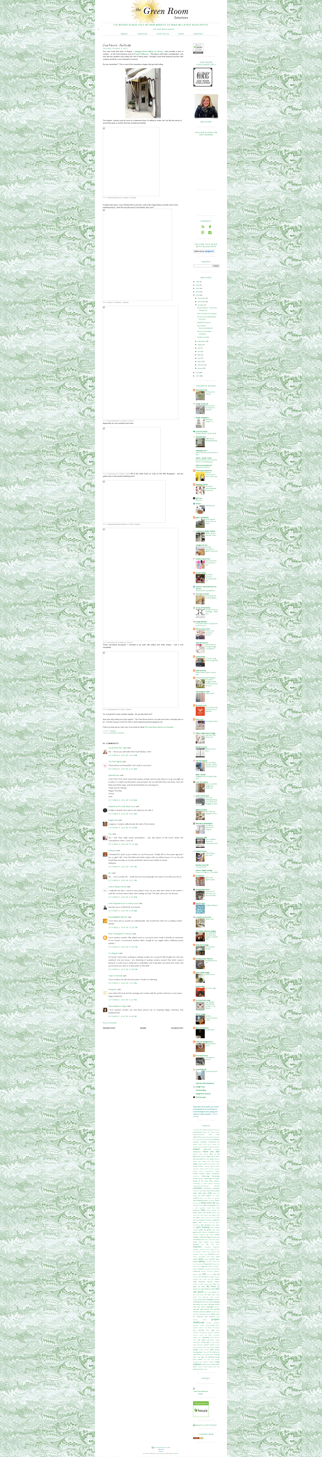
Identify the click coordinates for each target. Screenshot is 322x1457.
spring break (205, 1342)
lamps (201, 1259)
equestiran (202, 1208)
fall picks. (199, 500)
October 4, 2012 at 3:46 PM (122, 867)
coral (203, 1195)
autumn (214, 1144)
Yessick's (201, 1369)
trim (205, 1359)
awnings (200, 1147)
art (218, 1142)
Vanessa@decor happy (117, 1006)
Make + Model (201, 775)
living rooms (208, 1264)
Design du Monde (202, 404)
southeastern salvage (212, 1340)
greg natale (215, 1230)
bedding (217, 1149)
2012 (197, 295)
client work (210, 1191)
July (199, 348)
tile (206, 1357)
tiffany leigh (196, 1357)
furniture (202, 1220)
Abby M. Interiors (202, 643)
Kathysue (112, 851)
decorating (197, 1200)
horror (212, 1242)
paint (202, 1309)
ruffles (207, 1330)
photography (202, 1314)
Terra (122, 709)
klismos (217, 1254)
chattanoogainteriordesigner (201, 1186)
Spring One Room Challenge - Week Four (211, 612)
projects (209, 1323)
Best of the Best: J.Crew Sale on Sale (211, 563)
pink (206, 1316)
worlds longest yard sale (211, 1367)
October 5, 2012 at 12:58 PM (122, 947)
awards (195, 1147)
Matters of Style (201, 810)
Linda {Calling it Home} (117, 887)
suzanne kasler (204, 1350)
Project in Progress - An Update (207, 872)
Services (143, 34)
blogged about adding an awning (149, 51)
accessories (197, 1132)
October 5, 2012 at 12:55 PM (122, 928)
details (217, 1200)
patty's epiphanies (202, 517)
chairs (208, 1173)
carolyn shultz (198, 1171)
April (200, 358)
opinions (217, 1307)
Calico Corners (209, 1169)
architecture (212, 1142)
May (199, 355)
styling (195, 1350)
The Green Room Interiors (163, 29)
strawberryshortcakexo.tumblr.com (117, 524)
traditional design (213, 1357)
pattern (208, 1312)
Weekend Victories (204, 322)
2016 (198, 282)
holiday (217, 1234)
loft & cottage (200, 1014)
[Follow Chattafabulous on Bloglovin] (204, 252)
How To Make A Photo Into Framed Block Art (211, 841)
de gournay (215, 1198)
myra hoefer (207, 1292)
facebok (214, 1210)
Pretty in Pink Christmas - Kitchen (209, 633)
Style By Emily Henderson (205, 1083)
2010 (198, 376)
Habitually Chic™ (201, 451)
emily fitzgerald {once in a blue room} (123, 903)
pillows (213, 1314)
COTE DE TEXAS (201, 431)
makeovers (201, 1269)
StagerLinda (113, 820)
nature (214, 1292)
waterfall (208, 1364)
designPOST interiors (203, 1094)
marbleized (209, 1269)
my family (201, 1286)
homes (206, 1242)
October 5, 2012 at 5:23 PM (122, 983)
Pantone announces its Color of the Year (211, 474)
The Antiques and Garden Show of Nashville (211, 709)
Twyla (131, 524)
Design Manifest (201, 622)
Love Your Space (202, 782)
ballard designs (207, 1147)
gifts (202, 1225)
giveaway (208, 1225)
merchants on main (207, 1277)
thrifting (216, 1354)
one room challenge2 (205, 1307)
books (212, 1159)
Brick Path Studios (213, 1161)
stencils (206, 1345)
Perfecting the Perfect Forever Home (210, 521)
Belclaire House (201, 747)
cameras (217, 1169)
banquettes (216, 1147)
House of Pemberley (203, 608)
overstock (196, 1309)
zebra (205, 1369)
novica (211, 1297)
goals (213, 1225)
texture (217, 1350)
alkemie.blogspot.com (113, 420)
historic (212, 1234)
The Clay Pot (205, 1352)
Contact (198, 34)
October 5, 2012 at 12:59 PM (122, 970)
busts (201, 1166)
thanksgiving (197, 1352)
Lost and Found (201, 867)
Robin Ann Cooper (213, 1328)
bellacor (195, 1154)
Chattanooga (205, 1176)
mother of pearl (198, 1284)
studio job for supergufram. (205, 590)
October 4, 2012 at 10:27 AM (123, 844)
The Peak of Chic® (202, 594)
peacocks (195, 1314)
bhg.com (110, 302)
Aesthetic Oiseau (202, 484)
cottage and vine (201, 545)
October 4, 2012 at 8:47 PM (122, 880)
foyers (198, 1217)
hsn (202, 1244)
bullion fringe (215, 1164)
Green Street (200, 656)
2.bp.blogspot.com (113, 709)
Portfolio (163, 34)
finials (195, 1215)
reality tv (201, 1328)
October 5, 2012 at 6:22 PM (122, 1000)
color (210, 1193)
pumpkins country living (201, 1325)
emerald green (211, 1205)
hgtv (207, 1234)
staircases (200, 1345)
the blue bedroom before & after (211, 1018)
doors (217, 1203)
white (213, 1364)
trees (194, 1359)
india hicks (215, 1244)
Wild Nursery (210, 505)
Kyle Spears (211, 1256)
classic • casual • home (204, 458)
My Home (211, 1286)
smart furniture (214, 1337)
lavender (212, 1259)
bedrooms (197, 1152)
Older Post (177, 1028)
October (201, 305)
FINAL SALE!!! (209, 693)
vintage (216, 1362)
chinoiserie (197, 1188)
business (196, 1166)
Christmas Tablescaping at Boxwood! (210, 488)
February (201, 365)
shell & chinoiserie (202, 796)
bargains (196, 1149)
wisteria (200, 1367)
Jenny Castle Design (202, 972)
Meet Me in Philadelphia (204, 823)
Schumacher (203, 1332)
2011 (197, 372)
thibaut (212, 1354)
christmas (216, 1188)
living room (199, 1264)
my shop (215, 1289)
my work (198, 1291)
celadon (217, 1171)
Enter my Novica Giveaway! (207, 313)
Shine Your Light (201, 837)
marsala (203, 1271)
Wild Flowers (210, 974)
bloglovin (203, 1156)
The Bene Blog (201, 1090)
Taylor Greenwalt (115, 976)
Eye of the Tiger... (211, 988)
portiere (195, 1320)
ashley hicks (202, 1144)
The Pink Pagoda (115, 762)
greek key (202, 1230)
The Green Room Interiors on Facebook (159, 727)
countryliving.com (112, 473)
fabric (203, 1210)
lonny (214, 1264)
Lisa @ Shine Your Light (117, 748)
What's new (209, 919)
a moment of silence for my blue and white (210, 893)
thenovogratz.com (112, 642)
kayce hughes (211, 1252)
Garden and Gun (209, 1222)
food (194, 1217)
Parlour (198, 504)
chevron (216, 1186)
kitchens (211, 1254)
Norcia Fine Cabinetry (200, 1297)
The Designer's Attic (203, 692)
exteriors (120, 733)
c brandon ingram (209, 1166)
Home (143, 1028)
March (200, 361)
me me (209, 1274)
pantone (202, 1312)
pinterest (212, 1316)
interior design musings (204, 870)
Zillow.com (161, 1449)
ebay (204, 1205)
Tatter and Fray (201, 670)
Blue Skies (207, 1159)
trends (200, 1359)
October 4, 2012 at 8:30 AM (122, 755)
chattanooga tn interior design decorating (206, 1183)
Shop (181, 34)
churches (195, 1191)
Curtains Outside (117, 45)
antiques (216, 1139)
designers (212, 1200)
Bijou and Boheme (202, 1028)
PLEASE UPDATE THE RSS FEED (206, 433)
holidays (196, 1237)
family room (202, 1213)
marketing (196, 1271)
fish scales (200, 1215)
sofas (203, 1340)
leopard (195, 1261)
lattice (206, 1259)
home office (215, 1239)
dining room (196, 1203)
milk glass (210, 1279)
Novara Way (200, 986)
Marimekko (216, 1269)
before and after (211, 1152)
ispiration (202, 1249)
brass (204, 1161)
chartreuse (196, 1176)
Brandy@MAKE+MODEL (117, 917)
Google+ (161, 1451)
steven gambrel (198, 1347)
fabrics (209, 1210)
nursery (217, 1297)
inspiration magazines (212, 1247)
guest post (197, 1232)
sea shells (208, 1335)
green (209, 1230)
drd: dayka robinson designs (206, 931)
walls (204, 1364)
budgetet (200, 1164)
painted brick (209, 1309)
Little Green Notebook (204, 465)
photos (208, 1314)
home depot (208, 1239)
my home (212, 1284)
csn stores (216, 1195)
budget (195, 1164)
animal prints (215, 1137)
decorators (204, 1200)
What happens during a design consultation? (210, 647)
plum (217, 1316)
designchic (112, 989)
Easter (201, 1205)
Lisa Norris (209, 1261)
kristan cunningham (199, 1256)
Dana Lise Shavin (205, 1198)
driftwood (196, 1205)
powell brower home (203, 917)
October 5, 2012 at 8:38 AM (122, 911)
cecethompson (209, 1171)
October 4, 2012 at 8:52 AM (122, 814)
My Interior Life (201, 705)
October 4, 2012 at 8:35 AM (122, 769)
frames (203, 1217)
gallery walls (197, 1222)
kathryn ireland (201, 1252)
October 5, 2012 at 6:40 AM (122, 897)
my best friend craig (203, 1000)
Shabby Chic (197, 1337)
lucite (198, 1266)
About (124, 34)
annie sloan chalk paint (206, 1139)
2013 (197, 292)
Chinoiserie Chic (201, 390)
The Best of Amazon (203, 467)
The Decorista (201, 1097)
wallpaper (197, 1364)
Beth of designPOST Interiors (120, 934)
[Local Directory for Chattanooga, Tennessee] (198, 1438)
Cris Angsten (113, 953)
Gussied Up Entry (211, 1071)
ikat (207, 1244)
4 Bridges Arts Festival (213, 1130)
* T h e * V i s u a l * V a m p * (206, 678)
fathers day (216, 1213)
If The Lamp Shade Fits (204, 471)
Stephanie (118, 302)
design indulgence (202, 418)
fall (218, 1210)
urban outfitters (203, 1362)
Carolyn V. (176, 1453)
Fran (110, 834)
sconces (195, 1335)
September (202, 341)
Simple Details (201, 573)
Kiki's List (199, 498)
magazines (204, 1266)
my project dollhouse (205, 1289)
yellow (195, 1369)
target (212, 1350)
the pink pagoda (204, 1354)
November (202, 302)
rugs (212, 1330)
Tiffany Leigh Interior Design (205, 733)
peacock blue (215, 1312)
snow (194, 1340)
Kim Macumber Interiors (204, 959)
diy (214, 1203)
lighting (202, 1261)
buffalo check (207, 1164)
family (195, 1213)
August (200, 345)
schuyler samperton (213, 1332)
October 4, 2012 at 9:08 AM (122, 828)
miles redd (202, 1279)
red (206, 1328)
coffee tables (202, 1193)
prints (204, 1320)
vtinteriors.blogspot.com (114, 197)
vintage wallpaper (211, 905)
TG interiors (200, 876)
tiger (202, 1357)
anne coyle (196, 1139)
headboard (202, 1234)
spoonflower (196, 1342)
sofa (198, 1340)
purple (212, 1325)
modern (216, 1282)
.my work (203, 1130)
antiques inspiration (200, 1142)
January (200, 368)
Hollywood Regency (206, 1237)
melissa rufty (197, 1277)
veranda (211, 1362)
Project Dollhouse (141, 54)
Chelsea (121, 473)
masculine (210, 1271)
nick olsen (207, 1295)
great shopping (202, 1227)
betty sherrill (203, 1154)
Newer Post (109, 1028)
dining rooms (206, 1203)
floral (218, 1215)
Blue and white (198, 1159)
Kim (110, 873)
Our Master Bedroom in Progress (209, 827)
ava (218, 1144)
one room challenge (206, 1299)
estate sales (211, 1208)
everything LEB (201, 1069)
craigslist (208, 1195)
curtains (112, 733)
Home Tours (197, 1242)
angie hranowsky (206, 1137)
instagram (196, 1249)
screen (201, 1335)
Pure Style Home (202, 1056)
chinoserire (207, 1188)
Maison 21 (211, 1266)
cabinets (201, 1169)
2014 (197, 288)
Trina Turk (210, 1359)
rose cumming (198, 1330)
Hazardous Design (202, 945)
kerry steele (203, 1254)
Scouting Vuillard (211, 721)
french (208, 1217)
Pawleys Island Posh (203, 559)
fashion (209, 1213)
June (199, 351)
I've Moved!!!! (209, 1030)
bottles (200, 1161)
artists (195, 1144)
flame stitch (208, 1215)
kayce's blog (200, 903)
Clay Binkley (202, 1191)
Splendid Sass (113, 775)
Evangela (124, 420)
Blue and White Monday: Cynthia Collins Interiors (211, 765)
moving (206, 1284)
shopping (205, 1337)
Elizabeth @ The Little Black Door (121, 807)
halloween (205, 1232)
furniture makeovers (212, 1220)
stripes (217, 1347)
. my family (196, 1130)
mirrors (210, 1282)
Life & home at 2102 (203, 629)
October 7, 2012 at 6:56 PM (122, 1016)
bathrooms (207, 1149)
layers (217, 1259)
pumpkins (216, 1323)
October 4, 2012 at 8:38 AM (122, 800)
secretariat (216, 1335)
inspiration (197, 1247)
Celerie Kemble (198, 1173)
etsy (218, 1208)
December (202, 298)
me (204, 1274)
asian (209, 1144)
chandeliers (215, 1173)
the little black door (203, 889)
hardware (211, 1232)
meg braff (216, 1274)
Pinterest (133, 197)
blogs (208, 1156)
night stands (215, 1295)
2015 (197, 285)
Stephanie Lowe (214, 1345)
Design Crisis (200, 1087)
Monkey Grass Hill (202, 865)
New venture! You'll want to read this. (210, 408)
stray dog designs (208, 1347)
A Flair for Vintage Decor (204, 1042)
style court (199, 719)
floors (214, 1215)
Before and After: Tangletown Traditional (211, 786)
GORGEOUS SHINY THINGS (205, 531)
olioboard (195, 1299)
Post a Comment (110, 1023)
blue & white (215, 1156)
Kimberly (126, 197)
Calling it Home (201, 851)
